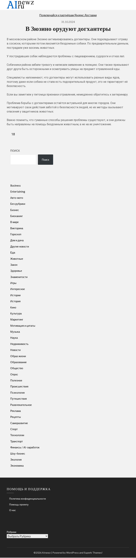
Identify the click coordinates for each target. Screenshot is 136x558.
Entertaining (17, 191)
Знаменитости (18, 276)
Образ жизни (18, 356)
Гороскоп (15, 234)
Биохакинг (16, 216)
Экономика (17, 465)
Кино (13, 307)
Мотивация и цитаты (22, 325)
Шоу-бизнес (17, 453)
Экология (16, 459)
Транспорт (16, 441)
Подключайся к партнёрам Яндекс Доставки (68, 15)
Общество (16, 368)
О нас (12, 510)
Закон (13, 264)
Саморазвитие (19, 423)
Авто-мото (16, 197)
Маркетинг (16, 319)
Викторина (16, 228)
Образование (18, 362)
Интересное (17, 289)
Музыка (15, 331)
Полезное (16, 380)
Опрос (14, 374)
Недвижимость (19, 343)
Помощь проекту (19, 504)
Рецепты (15, 416)
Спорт (14, 429)
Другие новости (19, 246)
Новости (15, 349)
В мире (14, 222)
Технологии (17, 435)
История (15, 301)
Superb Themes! (93, 552)
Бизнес (14, 210)
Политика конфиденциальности (27, 498)
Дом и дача (17, 240)
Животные (16, 258)
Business (15, 185)
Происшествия (19, 386)
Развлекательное (21, 404)
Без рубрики (17, 203)
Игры (13, 282)
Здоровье (16, 270)
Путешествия (18, 398)
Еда (12, 252)
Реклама (15, 410)
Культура (16, 313)
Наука (14, 337)
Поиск (15, 150)
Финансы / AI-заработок (24, 447)
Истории (15, 295)
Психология (17, 392)
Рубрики (11, 531)
